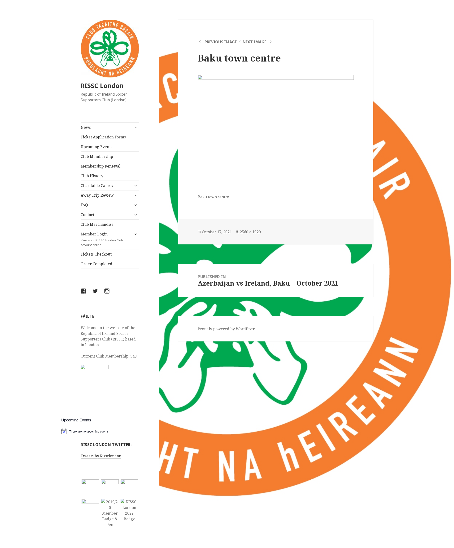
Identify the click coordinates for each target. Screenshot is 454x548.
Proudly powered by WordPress (227, 328)
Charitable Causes (97, 185)
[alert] (110, 431)
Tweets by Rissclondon (101, 456)
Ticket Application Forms (103, 137)
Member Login (102, 239)
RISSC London (102, 85)
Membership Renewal (100, 166)
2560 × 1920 (250, 231)
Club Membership (97, 156)
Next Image (254, 41)
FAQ (84, 205)
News (86, 127)
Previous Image (221, 41)
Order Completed (96, 263)
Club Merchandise (97, 224)
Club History (92, 175)
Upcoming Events (96, 146)
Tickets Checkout (96, 254)
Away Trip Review (97, 195)
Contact (87, 214)
